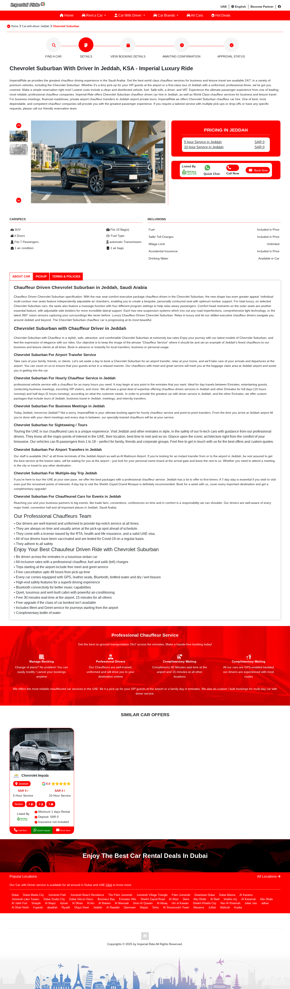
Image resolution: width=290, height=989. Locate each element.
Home (68, 15)
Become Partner (262, 6)
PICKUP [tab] (41, 276)
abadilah (52, 907)
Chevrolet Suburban (66, 26)
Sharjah (36, 903)
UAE (224, 6)
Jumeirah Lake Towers (25, 899)
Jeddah (23, 783)
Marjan (144, 907)
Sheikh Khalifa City (204, 903)
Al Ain (90, 903)
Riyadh (66, 907)
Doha (155, 907)
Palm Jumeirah (181, 895)
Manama (198, 907)
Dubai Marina (227, 895)
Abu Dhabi (199, 899)
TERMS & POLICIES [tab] (66, 276)
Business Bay (106, 899)
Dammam (130, 907)
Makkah (225, 907)
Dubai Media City (33, 895)
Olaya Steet (81, 907)
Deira (186, 899)
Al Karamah (248, 899)
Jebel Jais (251, 903)
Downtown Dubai (204, 895)
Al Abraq (162, 903)
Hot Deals (222, 15)
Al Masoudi (122, 903)
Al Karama (245, 895)
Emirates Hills (127, 899)
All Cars (196, 15)
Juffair (212, 907)
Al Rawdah (113, 907)
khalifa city (230, 899)
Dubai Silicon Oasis (81, 899)
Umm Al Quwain (143, 903)
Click (109, 885)
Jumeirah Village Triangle (152, 895)
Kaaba (238, 907)
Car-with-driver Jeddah (35, 26)
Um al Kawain (180, 903)
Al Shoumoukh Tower (176, 907)
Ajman (64, 903)
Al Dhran (77, 903)
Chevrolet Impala (35, 775)
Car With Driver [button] (129, 15)
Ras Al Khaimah (230, 903)
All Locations (267, 876)
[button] (19, 125)
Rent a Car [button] (94, 15)
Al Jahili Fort (19, 903)
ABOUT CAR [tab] (21, 276)
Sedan (18, 804)
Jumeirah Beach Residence (87, 895)
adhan (265, 903)
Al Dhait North (20, 907)
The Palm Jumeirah (120, 895)
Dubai (15, 895)
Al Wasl (174, 899)
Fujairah (38, 907)
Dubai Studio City (54, 899)
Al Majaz (50, 903)
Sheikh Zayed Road (153, 899)
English (240, 6)
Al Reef (215, 899)
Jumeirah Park (57, 895)
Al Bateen (105, 903)
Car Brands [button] (166, 15)
